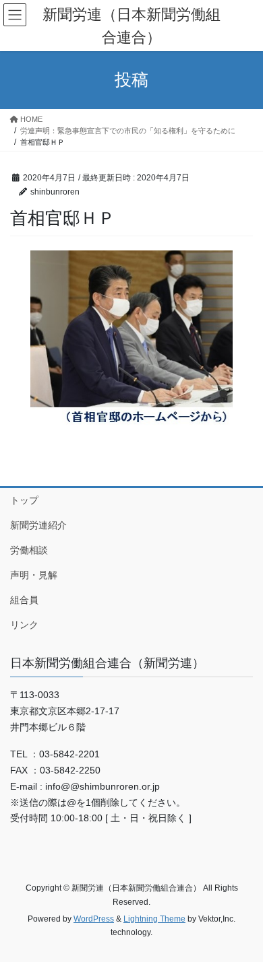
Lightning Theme (154, 919)
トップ (24, 500)
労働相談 (29, 550)
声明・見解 (33, 575)
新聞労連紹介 (38, 525)
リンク (24, 624)
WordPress (94, 919)
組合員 (24, 599)
